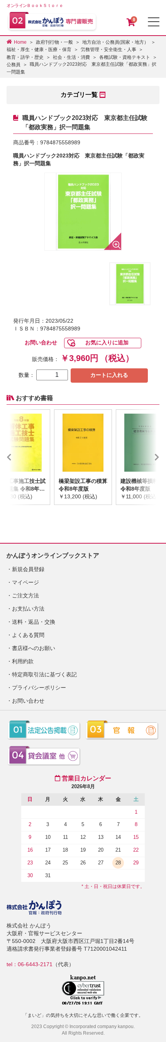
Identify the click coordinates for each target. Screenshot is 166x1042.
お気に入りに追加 (107, 342)
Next (145, 457)
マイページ (25, 582)
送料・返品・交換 (33, 622)
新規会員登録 (28, 569)
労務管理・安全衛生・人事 (108, 49)
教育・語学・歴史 (25, 57)
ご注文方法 (25, 595)
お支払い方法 (28, 609)
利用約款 (23, 661)
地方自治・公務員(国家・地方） (115, 42)
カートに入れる (109, 375)
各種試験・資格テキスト (124, 57)
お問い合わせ (41, 342)
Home (20, 42)
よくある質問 (28, 635)
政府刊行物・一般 (54, 42)
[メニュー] (153, 22)
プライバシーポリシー (39, 687)
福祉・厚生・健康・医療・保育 (39, 49)
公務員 (13, 64)
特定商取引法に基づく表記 (44, 674)
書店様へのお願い (33, 648)
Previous (20, 457)
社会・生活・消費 (71, 57)
